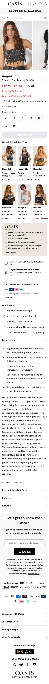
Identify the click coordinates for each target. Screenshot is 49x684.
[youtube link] (34, 664)
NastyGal (7, 76)
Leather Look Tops (16, 18)
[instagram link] (14, 664)
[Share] (45, 17)
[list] (24, 46)
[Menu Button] (3, 3)
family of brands (23, 565)
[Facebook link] (28, 664)
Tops (4, 18)
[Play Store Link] (24, 651)
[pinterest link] (21, 664)
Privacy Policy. (34, 573)
